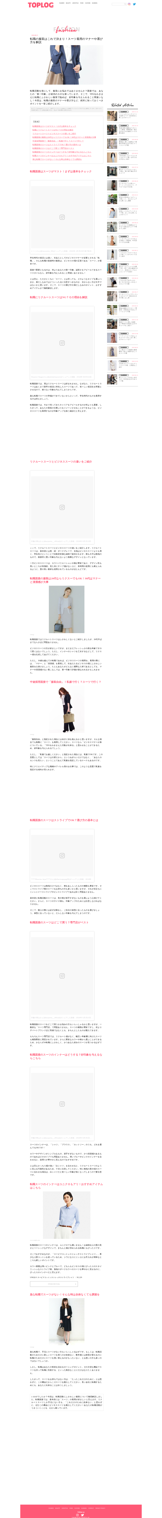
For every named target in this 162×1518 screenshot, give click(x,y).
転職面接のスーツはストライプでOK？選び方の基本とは (56, 145)
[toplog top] (40, 5)
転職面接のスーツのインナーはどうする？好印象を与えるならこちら (61, 152)
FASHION (61, 3)
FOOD (81, 3)
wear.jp (32, 634)
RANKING (94, 3)
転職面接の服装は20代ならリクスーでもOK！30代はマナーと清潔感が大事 (64, 137)
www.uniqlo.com (35, 1240)
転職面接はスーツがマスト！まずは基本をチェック (54, 126)
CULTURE (87, 3)
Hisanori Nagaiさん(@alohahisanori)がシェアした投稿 (53, 377)
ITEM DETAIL (54, 1284)
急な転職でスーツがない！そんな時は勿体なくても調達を (57, 159)
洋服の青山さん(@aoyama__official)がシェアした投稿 (52, 541)
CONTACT (91, 1508)
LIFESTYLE (75, 3)
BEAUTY (68, 3)
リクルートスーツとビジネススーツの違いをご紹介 (54, 134)
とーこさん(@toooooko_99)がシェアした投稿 (49, 251)
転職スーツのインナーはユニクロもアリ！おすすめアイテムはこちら (61, 156)
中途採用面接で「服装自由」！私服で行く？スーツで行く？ (58, 141)
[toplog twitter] (135, 4)
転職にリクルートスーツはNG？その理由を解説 (52, 130)
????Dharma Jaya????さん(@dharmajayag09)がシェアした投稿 (57, 879)
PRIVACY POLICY (100, 1508)
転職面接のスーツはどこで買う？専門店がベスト (53, 148)
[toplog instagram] (130, 4)
